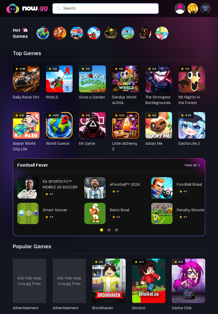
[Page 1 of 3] (101, 230)
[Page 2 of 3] (109, 230)
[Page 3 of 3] (116, 230)
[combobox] (108, 8)
